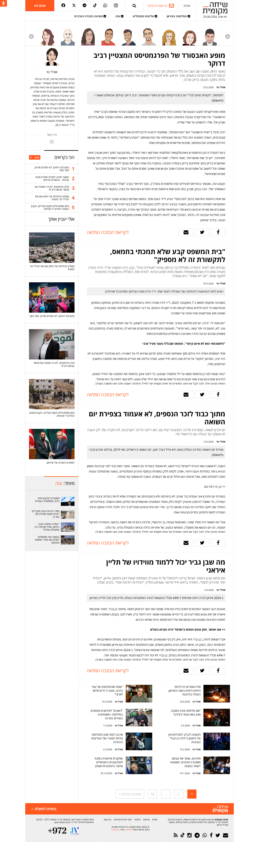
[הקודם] (227, 36)
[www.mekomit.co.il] (216, 693)
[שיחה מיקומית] (220, 809)
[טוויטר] (74, 5)
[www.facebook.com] (218, 232)
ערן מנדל (115, 829)
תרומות (146, 819)
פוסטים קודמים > (130, 794)
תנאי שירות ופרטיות (123, 819)
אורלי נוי (220, 87)
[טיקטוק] (95, 5)
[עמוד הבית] (215, 8)
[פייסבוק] (63, 5)
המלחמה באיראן (177, 16)
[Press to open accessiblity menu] (3, 3)
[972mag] (57, 830)
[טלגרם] (84, 5)
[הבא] (31, 36)
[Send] (134, 6)
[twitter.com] (202, 232)
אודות (187, 6)
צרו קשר (107, 819)
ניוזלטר (137, 819)
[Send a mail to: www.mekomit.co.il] (186, 232)
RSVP (129, 829)
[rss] (176, 835)
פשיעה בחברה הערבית (89, 16)
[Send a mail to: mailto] (52, 142)
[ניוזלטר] (225, 835)
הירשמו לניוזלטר (157, 6)
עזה (118, 16)
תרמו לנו (40, 6)
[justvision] (74, 830)
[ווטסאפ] (105, 5)
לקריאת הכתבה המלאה (108, 232)
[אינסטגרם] (116, 5)
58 (153, 794)
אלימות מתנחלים (144, 16)
